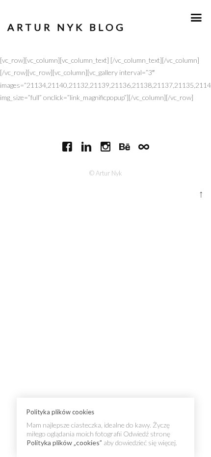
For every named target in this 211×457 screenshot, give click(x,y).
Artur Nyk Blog (66, 27)
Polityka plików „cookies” (64, 442)
